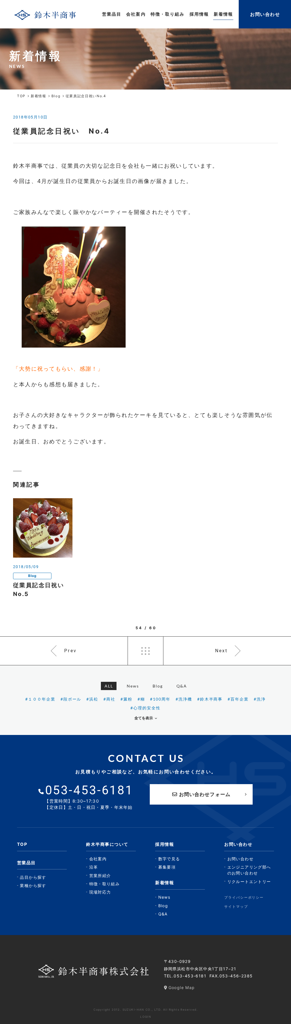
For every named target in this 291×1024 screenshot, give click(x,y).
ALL (109, 686)
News (133, 686)
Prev (70, 650)
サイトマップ (236, 906)
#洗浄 (260, 699)
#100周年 (160, 699)
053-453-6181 (190, 975)
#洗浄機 (184, 699)
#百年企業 (238, 699)
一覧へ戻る (145, 651)
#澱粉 (126, 699)
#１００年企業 (40, 699)
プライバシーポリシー (244, 897)
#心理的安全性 (145, 707)
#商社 (109, 699)
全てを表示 (143, 718)
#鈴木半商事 (210, 699)
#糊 (141, 699)
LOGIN (145, 1016)
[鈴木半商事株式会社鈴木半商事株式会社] (45, 14)
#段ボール (71, 699)
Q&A (181, 686)
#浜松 (92, 699)
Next (221, 650)
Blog (158, 686)
